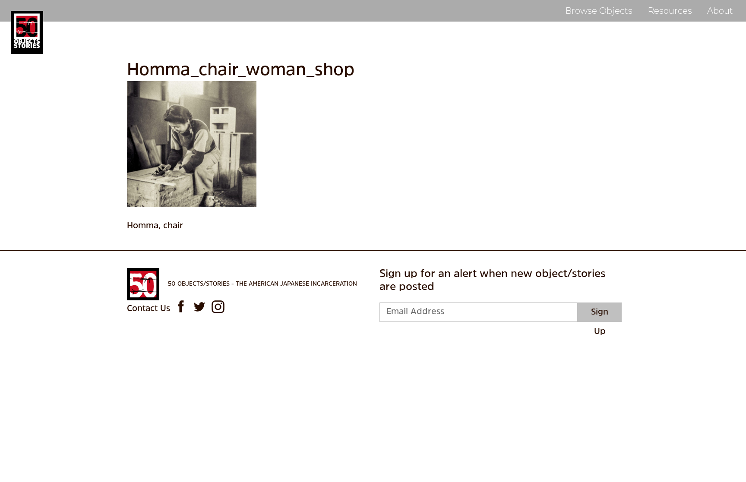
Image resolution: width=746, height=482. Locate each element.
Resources (670, 10)
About (720, 10)
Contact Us (148, 309)
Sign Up (599, 315)
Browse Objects (598, 10)
